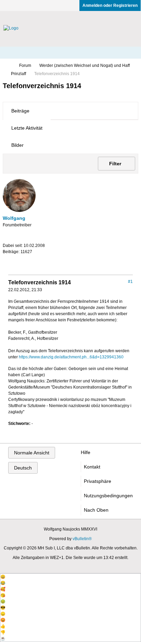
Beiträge (20, 111)
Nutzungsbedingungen (108, 495)
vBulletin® (82, 538)
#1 (130, 281)
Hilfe (85, 452)
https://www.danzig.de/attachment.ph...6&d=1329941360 (71, 357)
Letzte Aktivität (26, 128)
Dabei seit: (13, 245)
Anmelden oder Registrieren (110, 5)
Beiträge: (11, 251)
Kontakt (92, 466)
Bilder (17, 145)
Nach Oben (96, 510)
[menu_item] (70, 577)
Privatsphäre (97, 481)
